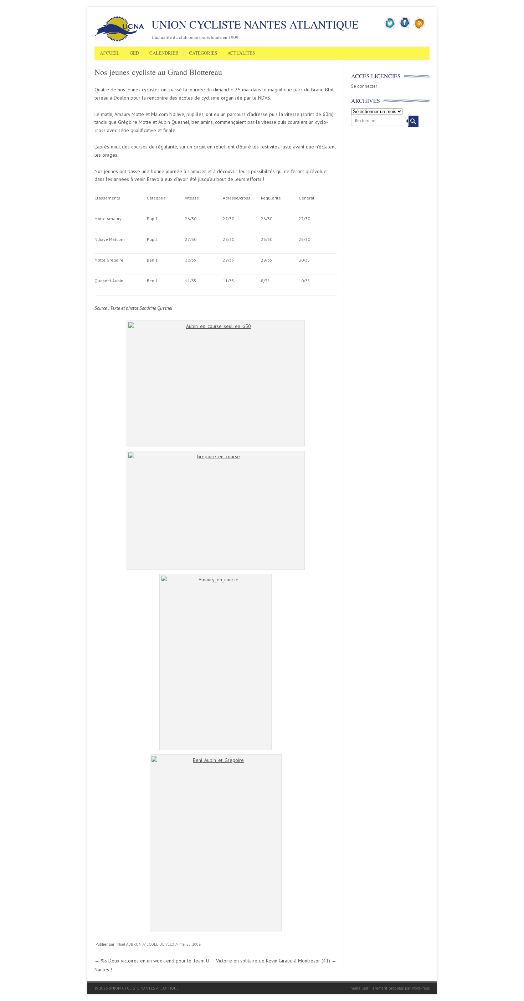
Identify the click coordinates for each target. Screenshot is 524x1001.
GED (134, 53)
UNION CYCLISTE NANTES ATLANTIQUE (255, 24)
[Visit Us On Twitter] (390, 28)
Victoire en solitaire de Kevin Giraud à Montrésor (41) (276, 960)
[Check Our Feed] (419, 28)
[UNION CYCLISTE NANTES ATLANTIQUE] (119, 40)
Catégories (203, 53)
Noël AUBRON (129, 944)
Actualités (241, 53)
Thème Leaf (358, 988)
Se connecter (364, 86)
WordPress (421, 988)
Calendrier (164, 53)
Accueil (109, 53)
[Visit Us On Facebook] (404, 28)
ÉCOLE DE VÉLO (160, 944)
